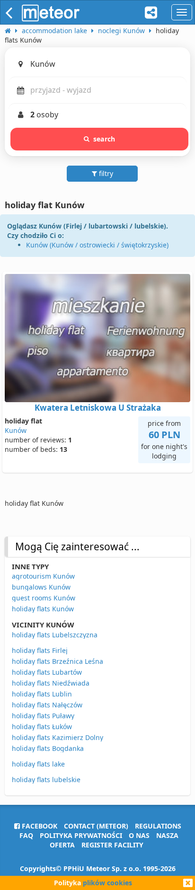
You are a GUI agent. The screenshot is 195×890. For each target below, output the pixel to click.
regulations (158, 825)
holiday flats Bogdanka (48, 748)
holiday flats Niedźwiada (50, 683)
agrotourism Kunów (43, 576)
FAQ (26, 835)
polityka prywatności (81, 835)
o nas (139, 835)
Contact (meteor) (96, 825)
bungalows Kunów (41, 586)
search (104, 138)
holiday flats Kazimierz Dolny (57, 737)
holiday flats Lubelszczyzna (55, 634)
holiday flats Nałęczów (47, 704)
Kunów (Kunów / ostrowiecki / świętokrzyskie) (97, 244)
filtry (105, 173)
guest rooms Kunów (43, 597)
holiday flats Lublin (42, 693)
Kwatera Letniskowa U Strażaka (98, 407)
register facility (112, 844)
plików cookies (107, 882)
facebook (38, 825)
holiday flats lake (38, 763)
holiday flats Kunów (43, 608)
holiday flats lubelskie (46, 779)
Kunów (16, 430)
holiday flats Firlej (40, 650)
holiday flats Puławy (43, 715)
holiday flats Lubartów (47, 672)
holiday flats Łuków (42, 726)
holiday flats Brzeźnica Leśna (57, 661)
